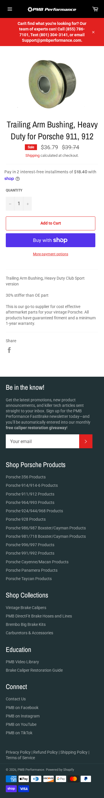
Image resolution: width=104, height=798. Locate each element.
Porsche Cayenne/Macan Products (37, 562)
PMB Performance (31, 770)
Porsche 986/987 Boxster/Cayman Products (46, 528)
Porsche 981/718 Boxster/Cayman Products (46, 536)
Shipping (32, 155)
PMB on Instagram (23, 716)
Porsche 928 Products (26, 519)
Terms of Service (20, 757)
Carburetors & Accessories (29, 633)
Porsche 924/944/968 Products (34, 511)
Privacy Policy (18, 752)
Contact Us (16, 699)
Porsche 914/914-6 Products (32, 485)
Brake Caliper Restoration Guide (34, 670)
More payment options (50, 254)
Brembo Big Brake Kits (26, 624)
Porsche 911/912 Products (30, 494)
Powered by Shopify (60, 770)
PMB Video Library (22, 661)
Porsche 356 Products (26, 477)
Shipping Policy (74, 752)
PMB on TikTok (19, 732)
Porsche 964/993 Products (30, 502)
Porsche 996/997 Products (30, 544)
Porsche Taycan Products (29, 578)
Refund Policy (45, 752)
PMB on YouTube (21, 724)
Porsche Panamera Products (31, 570)
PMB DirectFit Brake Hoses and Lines (39, 616)
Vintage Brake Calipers (26, 607)
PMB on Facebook (22, 707)
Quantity (14, 190)
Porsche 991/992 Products (30, 553)
